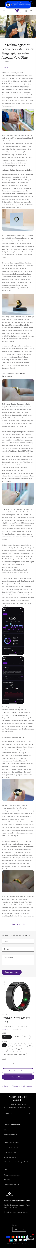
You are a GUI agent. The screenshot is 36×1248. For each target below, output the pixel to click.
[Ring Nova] (18, 120)
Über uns (7, 1130)
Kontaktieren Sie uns (11, 1134)
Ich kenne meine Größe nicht (14, 1054)
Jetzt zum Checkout (18, 1077)
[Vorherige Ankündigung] (4, 3)
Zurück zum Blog (19, 924)
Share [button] (6, 1086)
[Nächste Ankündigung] (32, 3)
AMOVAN (15, 1244)
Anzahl (4, 1059)
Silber (26, 1037)
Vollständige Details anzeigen (22, 1086)
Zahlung (7, 1179)
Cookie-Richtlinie (10, 1152)
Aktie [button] (6, 67)
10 (30, 1045)
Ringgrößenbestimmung (12, 1175)
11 (5, 1050)
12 (12, 1050)
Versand (4, 1029)
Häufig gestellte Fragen (12, 1184)
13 (19, 1050)
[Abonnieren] (29, 1113)
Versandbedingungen (11, 1157)
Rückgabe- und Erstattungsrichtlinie (16, 1162)
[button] (4, 11)
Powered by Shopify (23, 1244)
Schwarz (7, 1037)
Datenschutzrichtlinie (11, 1148)
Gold (17, 1037)
